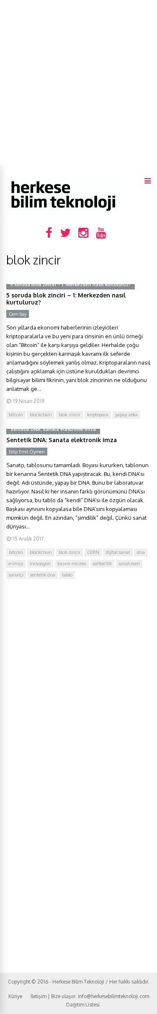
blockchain (41, 415)
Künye (15, 996)
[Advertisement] (78, 82)
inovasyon (40, 563)
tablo (67, 575)
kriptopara (97, 415)
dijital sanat (118, 552)
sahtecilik (102, 563)
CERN (93, 552)
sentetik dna (42, 575)
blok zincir (69, 415)
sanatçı (16, 575)
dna (141, 552)
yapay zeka (126, 415)
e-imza (16, 563)
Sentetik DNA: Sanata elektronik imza (61, 439)
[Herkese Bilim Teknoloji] (63, 213)
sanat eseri (129, 563)
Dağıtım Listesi (83, 1004)
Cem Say (17, 314)
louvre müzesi (71, 563)
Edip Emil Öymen (27, 452)
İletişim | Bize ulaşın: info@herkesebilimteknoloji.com (90, 996)
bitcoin (16, 415)
